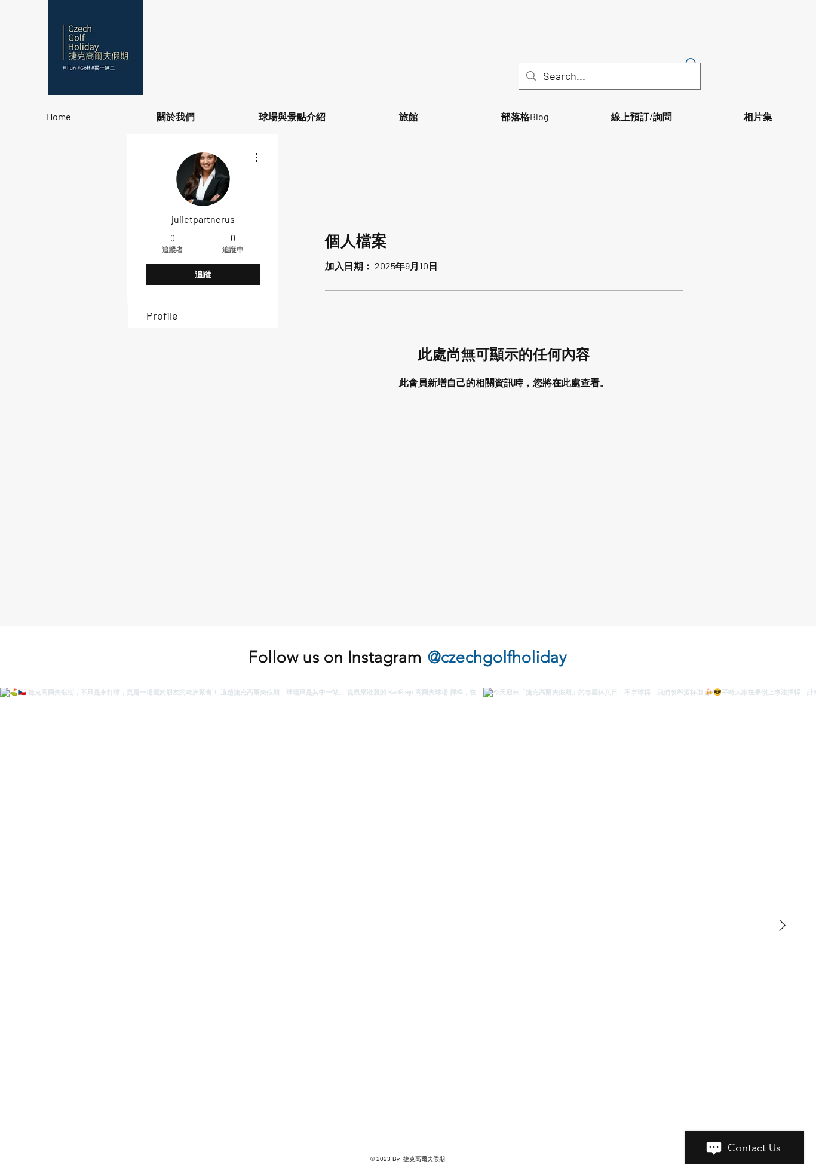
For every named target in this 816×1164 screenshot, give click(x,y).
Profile (162, 315)
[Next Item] (782, 926)
